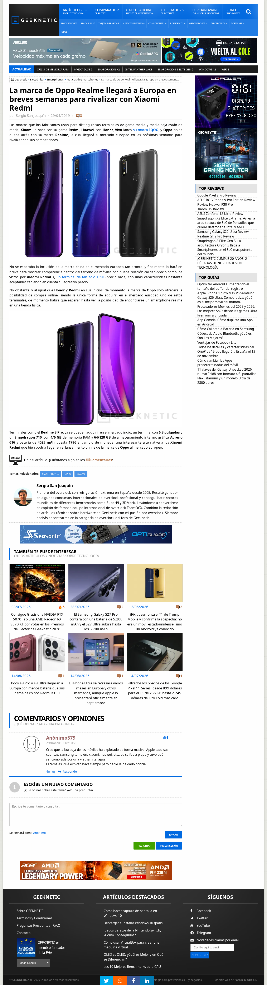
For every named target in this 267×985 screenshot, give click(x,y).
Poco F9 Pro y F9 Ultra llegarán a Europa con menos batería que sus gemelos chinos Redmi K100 (37, 688)
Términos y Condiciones (34, 918)
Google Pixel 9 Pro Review (216, 195)
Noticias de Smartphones (82, 79)
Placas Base (88, 23)
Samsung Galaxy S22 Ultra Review (223, 232)
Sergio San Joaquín (31, 115)
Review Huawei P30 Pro (215, 204)
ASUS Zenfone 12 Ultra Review (220, 214)
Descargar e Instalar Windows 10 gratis (133, 923)
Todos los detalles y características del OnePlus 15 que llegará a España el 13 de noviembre (226, 351)
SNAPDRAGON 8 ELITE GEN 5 (175, 69)
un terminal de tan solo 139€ (80, 277)
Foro (233, 11)
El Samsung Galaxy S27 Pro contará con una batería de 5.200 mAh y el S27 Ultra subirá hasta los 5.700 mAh (95, 622)
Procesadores (69, 23)
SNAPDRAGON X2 (109, 69)
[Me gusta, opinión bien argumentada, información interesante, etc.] (48, 771)
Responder (70, 771)
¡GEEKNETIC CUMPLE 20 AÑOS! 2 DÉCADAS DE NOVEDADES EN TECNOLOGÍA (222, 263)
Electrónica (37, 79)
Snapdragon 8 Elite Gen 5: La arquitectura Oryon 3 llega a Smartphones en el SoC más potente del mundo (224, 247)
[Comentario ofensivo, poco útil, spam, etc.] (55, 771)
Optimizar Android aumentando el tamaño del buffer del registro (223, 286)
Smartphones (55, 79)
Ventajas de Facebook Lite (217, 342)
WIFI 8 (225, 69)
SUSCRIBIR (200, 955)
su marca (146, 130)
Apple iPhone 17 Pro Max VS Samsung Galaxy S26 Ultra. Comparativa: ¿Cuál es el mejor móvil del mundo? (225, 297)
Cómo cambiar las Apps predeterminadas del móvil (217, 362)
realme (81, 473)
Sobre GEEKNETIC (30, 911)
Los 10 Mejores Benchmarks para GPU (132, 967)
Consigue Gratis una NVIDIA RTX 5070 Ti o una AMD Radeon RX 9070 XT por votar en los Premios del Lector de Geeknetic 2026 (37, 622)
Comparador (107, 11)
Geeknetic (21, 79)
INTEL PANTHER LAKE (138, 69)
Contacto (23, 933)
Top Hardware (205, 11)
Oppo (67, 473)
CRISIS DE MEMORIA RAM (53, 69)
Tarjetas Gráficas (108, 23)
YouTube (203, 925)
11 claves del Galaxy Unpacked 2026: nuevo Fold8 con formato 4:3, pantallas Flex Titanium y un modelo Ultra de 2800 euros (226, 376)
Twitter (202, 918)
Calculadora (139, 11)
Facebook (204, 911)
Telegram (204, 933)
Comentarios (101, 460)
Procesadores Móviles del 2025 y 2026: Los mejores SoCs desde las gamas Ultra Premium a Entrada (227, 311)
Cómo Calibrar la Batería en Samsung (225, 329)
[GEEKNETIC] (34, 20)
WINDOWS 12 (207, 69)
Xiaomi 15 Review (210, 209)
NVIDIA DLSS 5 (83, 69)
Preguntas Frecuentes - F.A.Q (38, 925)
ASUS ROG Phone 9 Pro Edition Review (226, 200)
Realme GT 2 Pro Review (215, 236)
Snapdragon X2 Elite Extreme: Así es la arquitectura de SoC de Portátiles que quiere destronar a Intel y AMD (226, 222)
